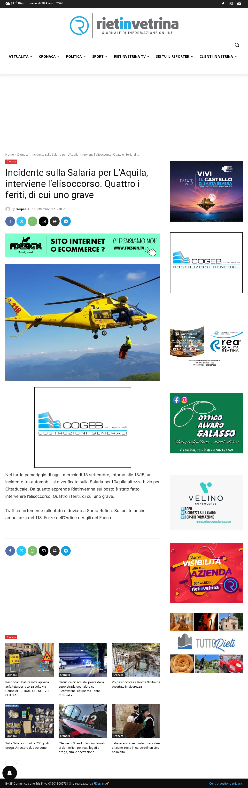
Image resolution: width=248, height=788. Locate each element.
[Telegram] (66, 221)
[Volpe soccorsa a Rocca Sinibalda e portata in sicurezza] (136, 660)
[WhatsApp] (32, 221)
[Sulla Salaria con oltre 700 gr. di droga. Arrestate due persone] (29, 721)
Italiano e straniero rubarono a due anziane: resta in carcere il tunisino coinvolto (136, 747)
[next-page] (16, 764)
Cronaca (23, 155)
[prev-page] (8, 764)
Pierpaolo (22, 209)
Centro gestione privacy (225, 783)
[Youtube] (239, 4)
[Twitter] (21, 221)
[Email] (43, 221)
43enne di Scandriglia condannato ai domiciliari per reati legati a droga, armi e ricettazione (82, 747)
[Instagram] (231, 4)
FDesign (99, 783)
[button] (237, 45)
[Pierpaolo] (8, 209)
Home (9, 155)
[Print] (55, 221)
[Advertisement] (124, 111)
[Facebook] (223, 4)
